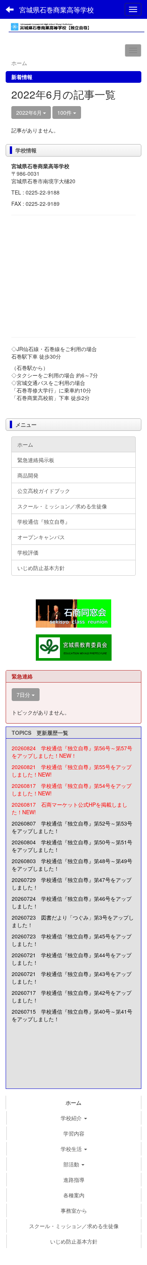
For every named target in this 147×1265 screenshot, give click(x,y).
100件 (65, 112)
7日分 (24, 694)
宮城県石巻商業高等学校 (56, 9)
